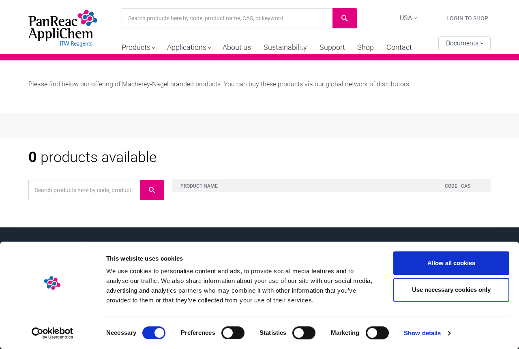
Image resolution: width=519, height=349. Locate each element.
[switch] (232, 332)
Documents (463, 43)
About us (237, 47)
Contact (399, 47)
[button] (138, 45)
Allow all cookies (451, 262)
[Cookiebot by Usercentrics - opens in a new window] (52, 333)
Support (332, 47)
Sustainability (285, 47)
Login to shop (467, 18)
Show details (422, 333)
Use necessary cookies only (451, 289)
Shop (365, 47)
